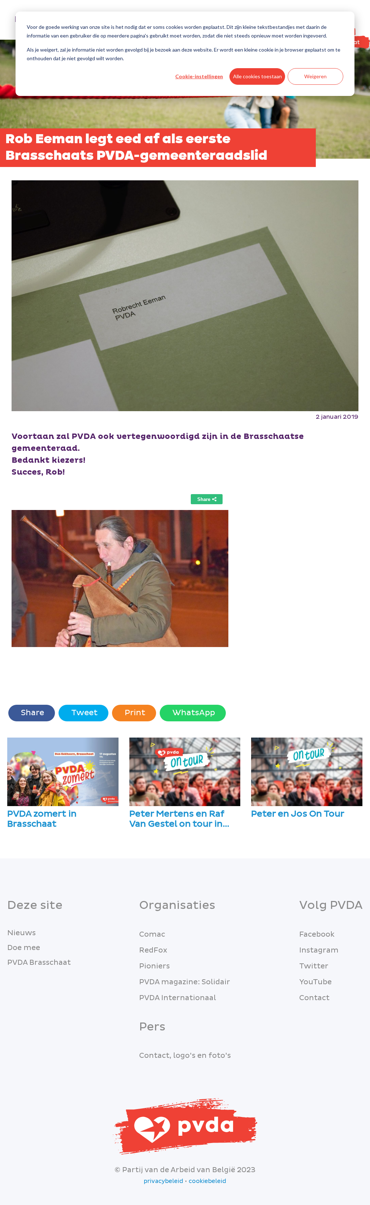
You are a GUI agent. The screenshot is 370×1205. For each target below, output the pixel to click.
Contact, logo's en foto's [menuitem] (185, 1055)
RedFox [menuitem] (153, 950)
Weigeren (315, 76)
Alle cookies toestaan (257, 76)
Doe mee (23, 948)
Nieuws (21, 933)
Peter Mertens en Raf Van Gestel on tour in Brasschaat (176, 819)
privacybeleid (163, 1181)
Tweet (83, 713)
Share (31, 713)
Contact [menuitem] (314, 998)
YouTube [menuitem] (315, 982)
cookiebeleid (207, 1181)
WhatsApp (193, 713)
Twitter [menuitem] (313, 966)
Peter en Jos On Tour (297, 814)
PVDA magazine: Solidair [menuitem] (184, 982)
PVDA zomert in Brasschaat (42, 819)
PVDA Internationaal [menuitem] (177, 998)
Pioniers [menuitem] (154, 966)
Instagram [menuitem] (319, 950)
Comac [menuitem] (152, 934)
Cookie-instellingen (199, 76)
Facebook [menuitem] (317, 934)
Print (134, 713)
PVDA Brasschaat (39, 962)
